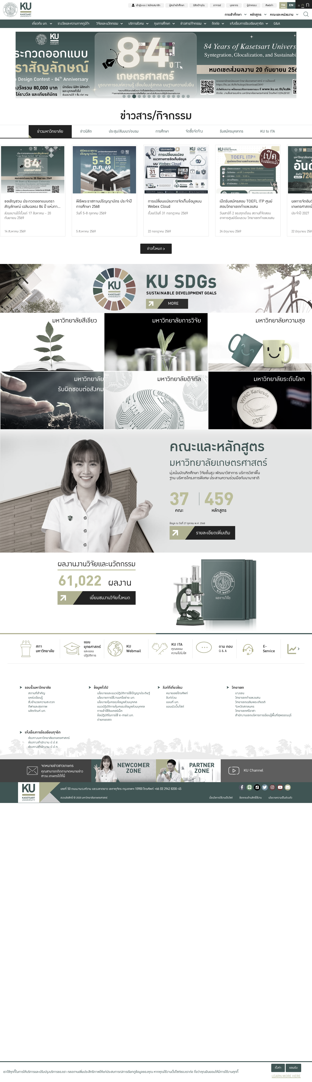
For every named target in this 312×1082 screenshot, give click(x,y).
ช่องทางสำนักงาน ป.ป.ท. (43, 746)
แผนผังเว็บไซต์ (175, 706)
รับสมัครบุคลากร (231, 131)
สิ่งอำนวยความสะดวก (41, 702)
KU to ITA (267, 131)
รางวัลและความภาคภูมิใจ (73, 23)
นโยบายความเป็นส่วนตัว (280, 798)
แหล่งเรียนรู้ (35, 697)
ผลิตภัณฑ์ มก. (37, 710)
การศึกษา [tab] (162, 131)
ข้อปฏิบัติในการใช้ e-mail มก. (115, 715)
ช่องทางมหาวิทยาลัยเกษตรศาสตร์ (49, 737)
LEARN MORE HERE (286, 1076)
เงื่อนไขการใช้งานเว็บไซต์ (221, 798)
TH (283, 5)
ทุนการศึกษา (162, 23)
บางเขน (239, 693)
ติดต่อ (215, 23)
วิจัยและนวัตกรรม (107, 23)
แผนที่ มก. (172, 702)
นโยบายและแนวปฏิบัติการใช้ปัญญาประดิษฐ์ (123, 693)
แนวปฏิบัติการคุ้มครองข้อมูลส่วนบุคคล (121, 706)
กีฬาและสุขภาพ (37, 706)
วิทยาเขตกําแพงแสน (247, 697)
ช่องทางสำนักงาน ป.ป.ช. (43, 742)
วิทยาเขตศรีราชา (245, 710)
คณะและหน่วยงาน (281, 14)
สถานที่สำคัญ (36, 693)
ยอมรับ (293, 1067)
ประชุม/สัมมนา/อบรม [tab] (124, 131)
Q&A (277, 23)
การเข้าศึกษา (233, 14)
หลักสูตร (255, 14)
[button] (124, 96)
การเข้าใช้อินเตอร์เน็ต (109, 710)
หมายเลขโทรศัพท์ (177, 693)
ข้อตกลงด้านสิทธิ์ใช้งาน (250, 798)
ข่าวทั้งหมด (155, 248)
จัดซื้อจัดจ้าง (194, 131)
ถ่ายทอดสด (104, 719)
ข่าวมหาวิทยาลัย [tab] (50, 131)
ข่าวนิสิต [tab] (86, 131)
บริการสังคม (136, 23)
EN (291, 5)
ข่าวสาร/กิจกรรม (191, 23)
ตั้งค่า (278, 1067)
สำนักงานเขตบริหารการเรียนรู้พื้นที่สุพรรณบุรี (263, 715)
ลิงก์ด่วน (171, 697)
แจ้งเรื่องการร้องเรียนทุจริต (246, 23)
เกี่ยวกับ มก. (40, 23)
